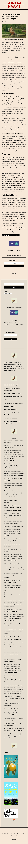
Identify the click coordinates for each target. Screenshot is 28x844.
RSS (14, 821)
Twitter (16, 228)
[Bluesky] (3, 235)
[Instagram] (11, 235)
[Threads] (15, 235)
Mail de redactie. (16, 255)
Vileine (20, 230)
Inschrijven (10, 339)
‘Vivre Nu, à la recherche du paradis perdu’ (14, 39)
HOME (14, 274)
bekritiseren (10, 62)
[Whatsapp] (17, 235)
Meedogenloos (13, 230)
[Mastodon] (7, 235)
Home (14, 839)
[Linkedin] (13, 235)
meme (11, 204)
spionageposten (14, 192)
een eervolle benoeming (15, 177)
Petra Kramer (14, 250)
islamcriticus (20, 66)
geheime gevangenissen (17, 133)
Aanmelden (14, 266)
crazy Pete (7, 212)
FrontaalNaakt (14, 4)
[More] (19, 235)
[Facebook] (9, 235)
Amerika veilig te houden (15, 151)
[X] (5, 235)
